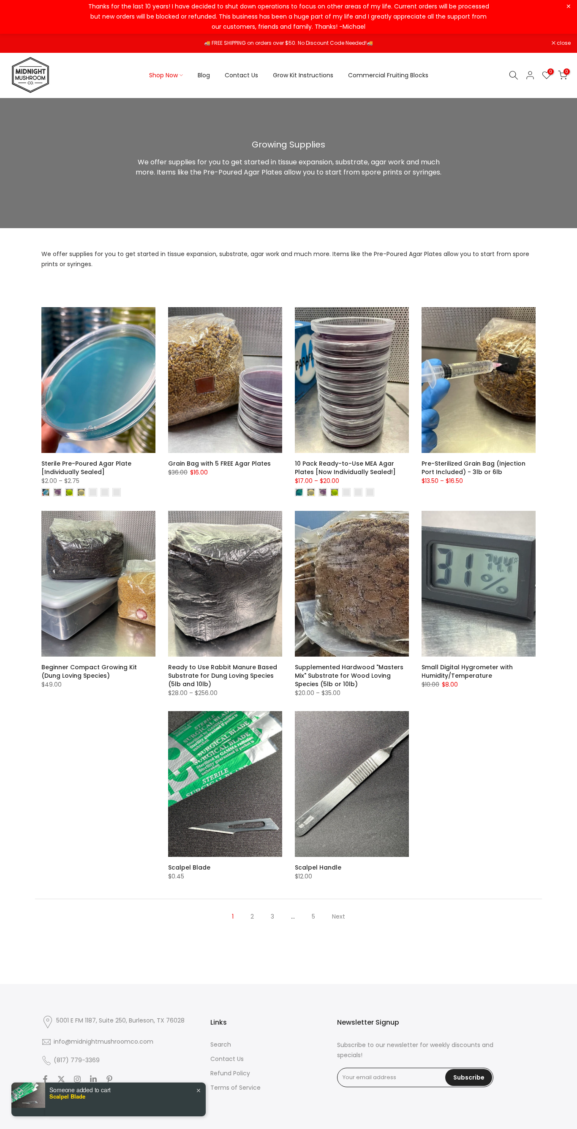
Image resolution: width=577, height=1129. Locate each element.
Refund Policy (230, 1073)
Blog (204, 75)
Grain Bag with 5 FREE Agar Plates (219, 463)
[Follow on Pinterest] (109, 1079)
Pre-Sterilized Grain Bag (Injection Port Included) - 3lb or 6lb (473, 467)
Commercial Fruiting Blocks (388, 75)
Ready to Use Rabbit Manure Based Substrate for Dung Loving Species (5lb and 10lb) (222, 675)
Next (338, 916)
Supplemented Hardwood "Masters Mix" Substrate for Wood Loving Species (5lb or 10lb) (349, 675)
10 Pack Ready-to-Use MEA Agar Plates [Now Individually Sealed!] (345, 467)
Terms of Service (235, 1087)
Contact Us (241, 75)
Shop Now (163, 75)
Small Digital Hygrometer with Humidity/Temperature (467, 671)
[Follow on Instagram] (77, 1079)
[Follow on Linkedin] (93, 1079)
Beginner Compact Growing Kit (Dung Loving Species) (89, 671)
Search (220, 1044)
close (17, 43)
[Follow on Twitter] (61, 1079)
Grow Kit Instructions (303, 75)
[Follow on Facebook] (45, 1079)
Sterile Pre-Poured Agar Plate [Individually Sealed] (86, 467)
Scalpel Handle (318, 867)
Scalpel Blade (189, 867)
